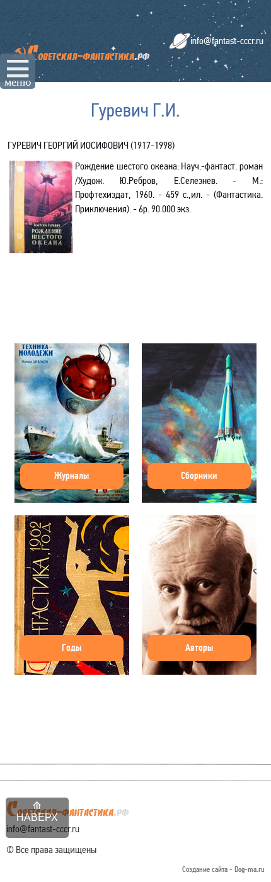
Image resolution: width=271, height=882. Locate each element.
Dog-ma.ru (249, 869)
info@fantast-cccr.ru (226, 41)
